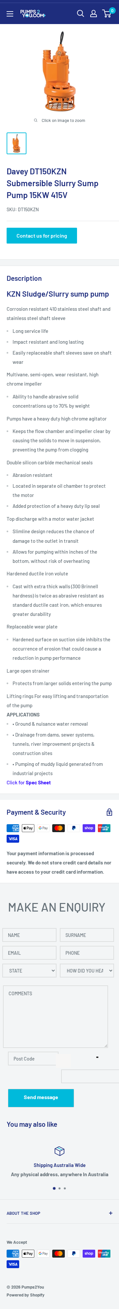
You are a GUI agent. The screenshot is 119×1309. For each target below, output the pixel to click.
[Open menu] (10, 13)
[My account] (93, 13)
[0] (107, 13)
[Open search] (80, 13)
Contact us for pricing (42, 235)
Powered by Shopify (26, 1294)
